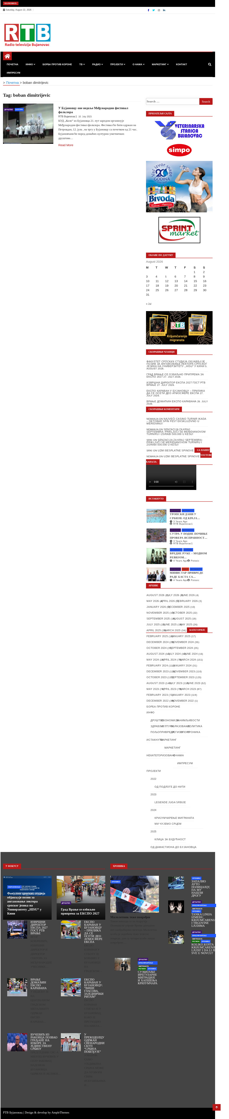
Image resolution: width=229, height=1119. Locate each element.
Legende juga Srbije (170, 802)
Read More (65, 145)
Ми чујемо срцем (168, 823)
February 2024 (157, 665)
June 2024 (190, 653)
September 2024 (181, 647)
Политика (194, 726)
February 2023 (157, 694)
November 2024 (183, 642)
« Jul (148, 303)
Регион (177, 732)
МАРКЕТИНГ (159, 64)
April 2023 (169, 689)
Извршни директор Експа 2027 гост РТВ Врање (39, 927)
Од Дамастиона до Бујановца (173, 847)
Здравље (157, 726)
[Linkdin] (164, 10)
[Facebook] (149, 10)
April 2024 (169, 659)
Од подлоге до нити (170, 786)
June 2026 (188, 595)
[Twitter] (153, 10)
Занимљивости (188, 720)
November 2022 (183, 700)
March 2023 (187, 689)
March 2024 (187, 659)
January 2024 (182, 665)
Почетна (12, 64)
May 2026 (153, 601)
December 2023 (157, 671)
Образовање (180, 726)
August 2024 (155, 653)
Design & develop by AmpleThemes (47, 1112)
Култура (19, 109)
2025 (153, 831)
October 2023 (156, 677)
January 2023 (180, 694)
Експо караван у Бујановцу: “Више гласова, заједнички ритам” (93, 988)
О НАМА (137, 64)
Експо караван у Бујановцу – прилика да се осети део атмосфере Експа (93, 932)
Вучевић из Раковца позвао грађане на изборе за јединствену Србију (44, 1041)
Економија (170, 720)
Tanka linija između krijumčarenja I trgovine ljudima (203, 920)
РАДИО (96, 64)
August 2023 (155, 683)
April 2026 (168, 601)
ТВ (80, 64)
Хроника (193, 732)
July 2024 (174, 653)
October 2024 (156, 647)
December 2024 (157, 642)
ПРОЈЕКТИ (116, 64)
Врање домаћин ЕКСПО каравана (39, 984)
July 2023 (175, 683)
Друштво (8, 109)
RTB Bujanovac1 (67, 116)
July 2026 (172, 595)
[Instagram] (159, 10)
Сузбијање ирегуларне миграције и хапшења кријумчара (147, 977)
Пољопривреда (162, 732)
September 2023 (182, 677)
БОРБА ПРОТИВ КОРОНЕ (57, 64)
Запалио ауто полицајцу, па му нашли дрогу (200, 888)
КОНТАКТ (181, 64)
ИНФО (29, 64)
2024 (153, 810)
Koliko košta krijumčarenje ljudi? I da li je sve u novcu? (203, 949)
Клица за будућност (170, 839)
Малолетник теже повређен (130, 917)
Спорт (185, 732)
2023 (153, 794)
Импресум (13, 72)
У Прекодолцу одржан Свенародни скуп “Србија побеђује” (94, 1043)
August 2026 (155, 595)
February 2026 (187, 601)
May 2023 (153, 689)
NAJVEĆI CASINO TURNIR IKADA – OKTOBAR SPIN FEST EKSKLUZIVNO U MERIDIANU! (176, 421)
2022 (153, 778)
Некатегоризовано (161, 755)
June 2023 (193, 683)
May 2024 (153, 659)
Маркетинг (172, 747)
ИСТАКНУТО (188, 510)
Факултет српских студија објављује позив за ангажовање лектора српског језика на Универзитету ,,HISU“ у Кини (177, 364)
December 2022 (157, 700)
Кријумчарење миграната (174, 817)
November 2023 (184, 671)
